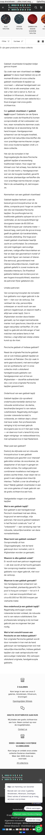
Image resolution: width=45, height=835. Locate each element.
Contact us (22, 729)
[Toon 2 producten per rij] (43, 41)
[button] (42, 24)
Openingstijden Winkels (22, 701)
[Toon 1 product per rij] (38, 41)
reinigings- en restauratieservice (25, 435)
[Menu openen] (3, 7)
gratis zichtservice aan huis (19, 491)
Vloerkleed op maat (30, 826)
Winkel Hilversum (12, 826)
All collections (22, 763)
